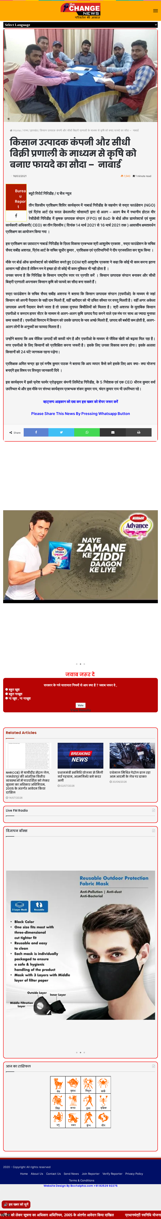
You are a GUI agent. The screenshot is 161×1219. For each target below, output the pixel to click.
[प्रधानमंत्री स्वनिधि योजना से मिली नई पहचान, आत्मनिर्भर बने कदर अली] (80, 756)
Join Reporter (91, 1173)
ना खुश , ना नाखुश (20, 698)
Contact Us (53, 1173)
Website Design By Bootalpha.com (68, 1186)
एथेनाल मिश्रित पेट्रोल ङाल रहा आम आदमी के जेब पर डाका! (130, 774)
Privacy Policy (134, 1173)
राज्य (25, 130)
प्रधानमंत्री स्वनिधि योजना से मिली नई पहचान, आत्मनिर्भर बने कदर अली (80, 776)
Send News (71, 1173)
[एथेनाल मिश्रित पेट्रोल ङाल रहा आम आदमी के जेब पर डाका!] (132, 756)
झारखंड (34, 130)
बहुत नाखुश (15, 694)
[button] (154, 456)
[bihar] (80, 11)
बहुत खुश (14, 689)
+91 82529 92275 (106, 1186)
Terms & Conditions (81, 1180)
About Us (37, 1173)
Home (16, 130)
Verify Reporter (112, 1173)
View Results (80, 710)
